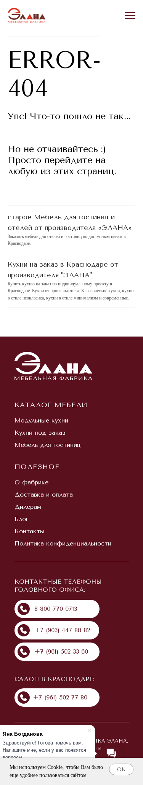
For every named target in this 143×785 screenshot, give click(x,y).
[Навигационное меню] (130, 15)
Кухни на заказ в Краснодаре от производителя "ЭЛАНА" (63, 269)
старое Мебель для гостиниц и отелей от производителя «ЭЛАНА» (70, 222)
